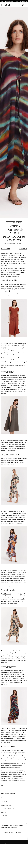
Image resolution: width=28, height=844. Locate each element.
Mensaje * (3, 812)
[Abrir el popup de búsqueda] (16, 4)
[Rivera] (5, 4)
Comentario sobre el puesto (12, 832)
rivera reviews (11, 222)
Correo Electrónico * (6, 805)
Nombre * (4, 798)
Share (5, 786)
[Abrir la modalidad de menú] (25, 4)
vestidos (18, 222)
